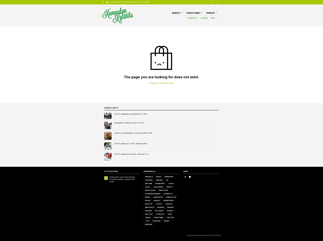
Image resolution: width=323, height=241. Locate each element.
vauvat (166, 221)
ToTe (147, 221)
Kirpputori (163, 190)
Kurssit (210, 13)
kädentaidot (168, 200)
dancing (159, 180)
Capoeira (149, 180)
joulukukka (158, 187)
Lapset (159, 204)
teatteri (170, 217)
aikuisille (149, 177)
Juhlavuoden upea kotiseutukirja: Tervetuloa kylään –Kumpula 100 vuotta (122, 179)
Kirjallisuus (150, 190)
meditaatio (149, 207)
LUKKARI (204, 18)
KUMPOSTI (192, 18)
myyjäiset (159, 211)
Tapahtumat (193, 13)
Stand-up (160, 214)
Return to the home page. (161, 83)
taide (169, 214)
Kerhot (176, 13)
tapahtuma (158, 217)
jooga (171, 183)
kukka (147, 197)
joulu (147, 187)
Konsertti (168, 194)
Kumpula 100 (171, 197)
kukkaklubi (158, 197)
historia (148, 183)
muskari (148, 211)
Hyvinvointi (160, 183)
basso (158, 177)
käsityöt (149, 204)
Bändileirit (169, 177)
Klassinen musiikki (152, 194)
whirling (148, 224)
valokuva (156, 221)
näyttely (149, 214)
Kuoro (147, 200)
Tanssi (148, 217)
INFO (213, 18)
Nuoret (170, 211)
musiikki (160, 207)
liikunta (168, 204)
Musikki (170, 207)
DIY (167, 180)
